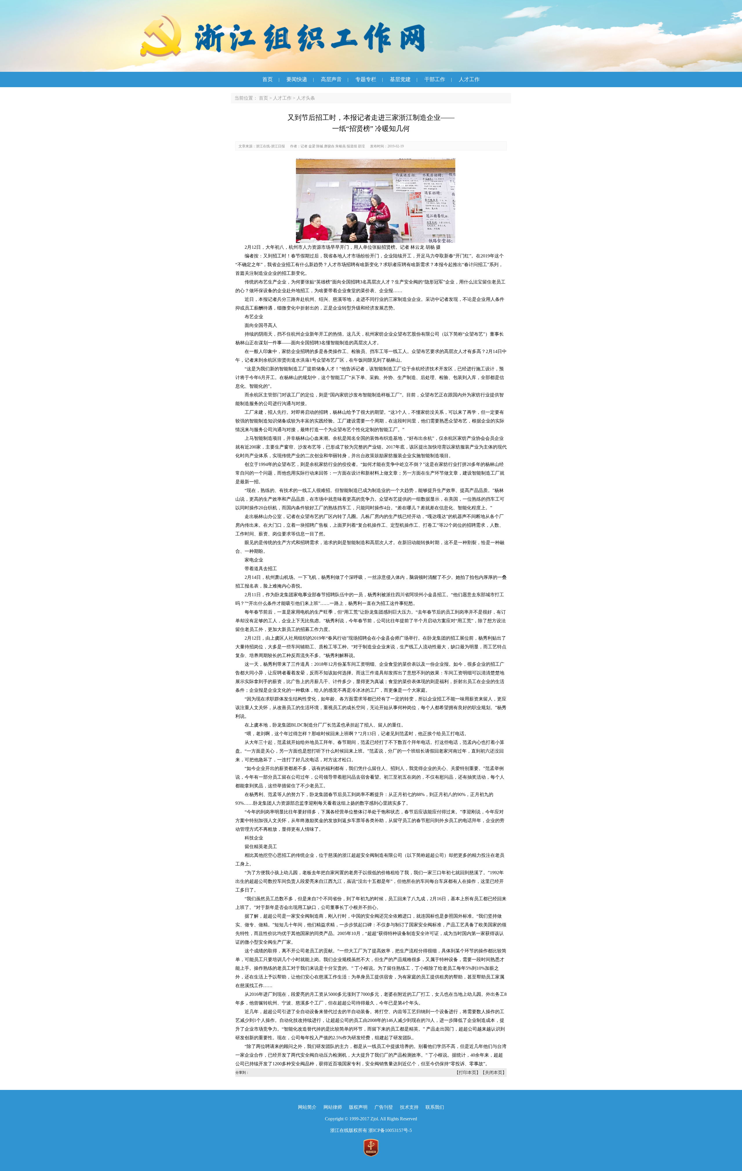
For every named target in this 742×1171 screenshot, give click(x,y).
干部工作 (434, 79)
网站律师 (332, 1107)
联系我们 (434, 1107)
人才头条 (306, 98)
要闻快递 (296, 79)
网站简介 (307, 1107)
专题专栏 (365, 79)
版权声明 (358, 1107)
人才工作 (469, 79)
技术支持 (409, 1107)
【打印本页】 (467, 1072)
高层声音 (331, 79)
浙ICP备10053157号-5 (390, 1130)
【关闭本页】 (494, 1072)
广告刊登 (383, 1107)
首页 (267, 79)
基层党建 (400, 79)
